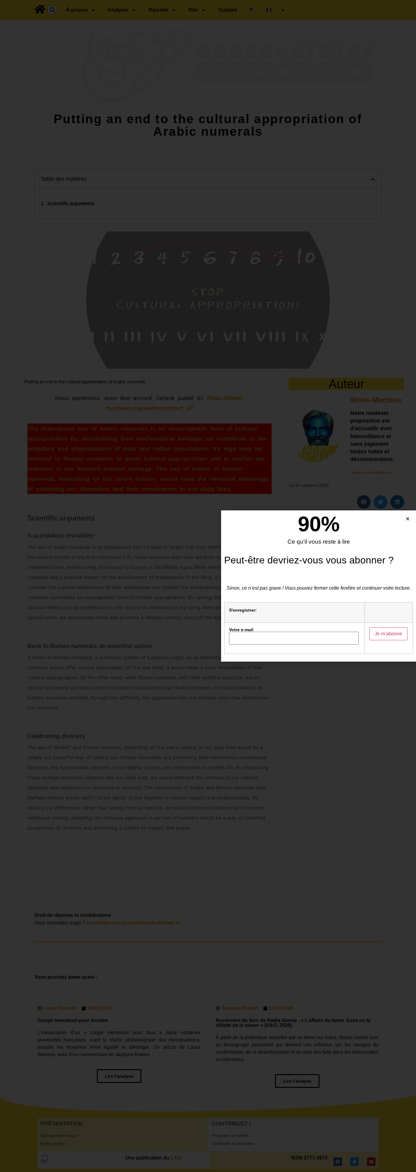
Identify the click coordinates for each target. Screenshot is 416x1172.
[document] (208, 586)
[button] (407, 518)
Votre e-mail (241, 629)
